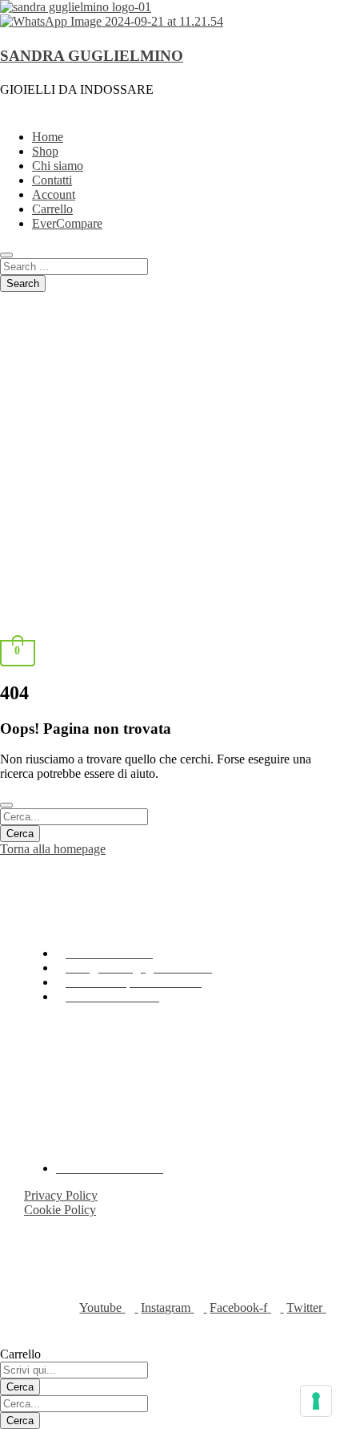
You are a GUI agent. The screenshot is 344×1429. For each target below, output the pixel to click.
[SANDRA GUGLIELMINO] (75, 7)
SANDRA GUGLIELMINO (91, 55)
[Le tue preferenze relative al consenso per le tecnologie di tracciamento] (316, 1401)
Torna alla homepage (53, 849)
